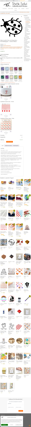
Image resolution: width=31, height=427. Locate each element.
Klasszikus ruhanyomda (15, 12)
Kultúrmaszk (26, 60)
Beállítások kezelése (19, 424)
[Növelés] (10, 97)
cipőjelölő (27, 18)
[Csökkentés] (1, 97)
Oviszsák (26, 30)
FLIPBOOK (25, 45)
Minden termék (10, 8)
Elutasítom (11, 424)
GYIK (19, 8)
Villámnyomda (28, 20)
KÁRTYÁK (25, 40)
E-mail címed (9, 403)
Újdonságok (5, 8)
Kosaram (22, 8)
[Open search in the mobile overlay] (23, 1)
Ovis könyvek (27, 34)
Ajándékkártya (27, 58)
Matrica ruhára (28, 27)
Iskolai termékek (27, 38)
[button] (21, 16)
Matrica (25, 44)
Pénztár (27, 8)
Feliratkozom (20, 410)
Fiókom (15, 10)
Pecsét (25, 48)
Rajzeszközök (26, 49)
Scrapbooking (26, 46)
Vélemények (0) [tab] (15, 145)
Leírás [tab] (3, 145)
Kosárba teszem (9, 141)
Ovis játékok (27, 31)
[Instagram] (2, 0)
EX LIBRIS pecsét (27, 41)
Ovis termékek (2, 12)
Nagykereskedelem (27, 59)
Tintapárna (26, 43)
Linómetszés (26, 50)
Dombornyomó (27, 42)
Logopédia (26, 39)
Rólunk (16, 8)
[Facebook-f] (1, 0)
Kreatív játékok (27, 55)
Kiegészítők (26, 52)
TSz (3, 49)
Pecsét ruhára (8, 12)
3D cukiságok (26, 37)
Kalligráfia (26, 51)
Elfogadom (4, 424)
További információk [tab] (8, 145)
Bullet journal (27, 47)
